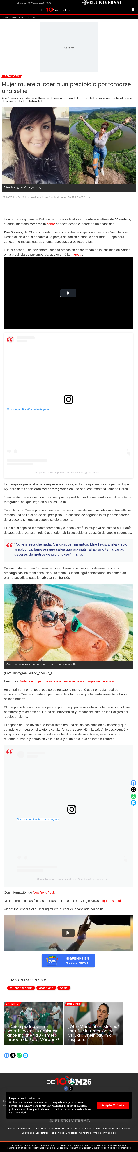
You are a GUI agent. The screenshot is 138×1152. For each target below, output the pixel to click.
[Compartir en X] (133, 789)
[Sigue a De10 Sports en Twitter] (71, 1088)
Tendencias (57, 1133)
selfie (51, 224)
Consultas (85, 1133)
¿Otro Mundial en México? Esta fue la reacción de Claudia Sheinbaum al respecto (93, 1033)
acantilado (46, 988)
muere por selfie (21, 988)
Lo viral (96, 1128)
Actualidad (12, 1004)
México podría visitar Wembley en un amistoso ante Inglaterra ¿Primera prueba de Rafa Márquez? (33, 1033)
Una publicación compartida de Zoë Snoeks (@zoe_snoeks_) (68, 472)
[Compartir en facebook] (133, 783)
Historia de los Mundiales (76, 1128)
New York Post (43, 892)
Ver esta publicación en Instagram (28, 409)
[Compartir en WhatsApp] (133, 796)
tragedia (76, 254)
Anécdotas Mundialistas (116, 1128)
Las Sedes (28, 1133)
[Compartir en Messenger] (133, 803)
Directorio (71, 1133)
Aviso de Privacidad (104, 1133)
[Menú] (133, 9)
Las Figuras (42, 1133)
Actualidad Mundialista (46, 1128)
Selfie (64, 988)
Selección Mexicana (19, 1128)
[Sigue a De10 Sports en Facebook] (66, 1088)
